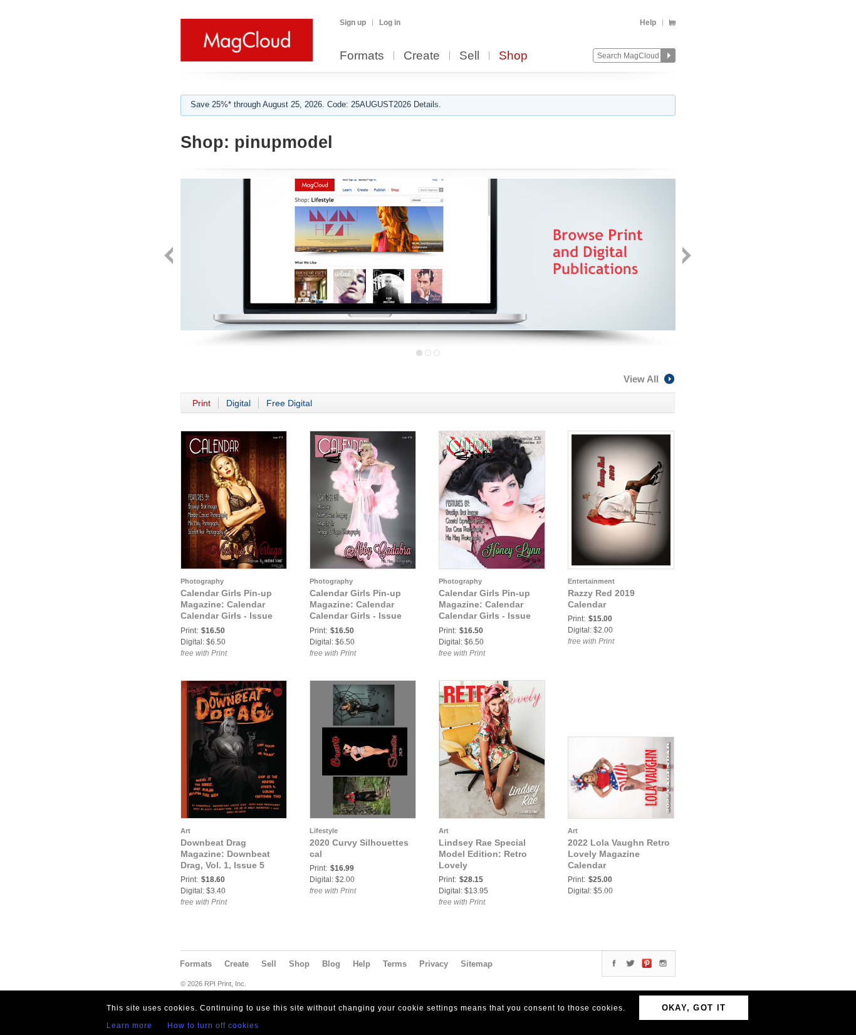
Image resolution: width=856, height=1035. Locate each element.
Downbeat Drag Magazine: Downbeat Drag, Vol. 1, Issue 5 (225, 854)
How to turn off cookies (213, 1025)
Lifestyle (324, 830)
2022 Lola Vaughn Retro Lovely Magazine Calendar (619, 854)
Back (170, 257)
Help (648, 22)
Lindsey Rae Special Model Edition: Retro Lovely (483, 854)
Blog (331, 964)
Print (201, 403)
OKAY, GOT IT (694, 1007)
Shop (513, 56)
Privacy (433, 964)
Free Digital (289, 403)
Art (185, 830)
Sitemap (477, 964)
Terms (395, 964)
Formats (362, 56)
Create (422, 56)
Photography (202, 581)
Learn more (129, 1025)
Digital (238, 403)
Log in (389, 22)
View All (641, 379)
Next (685, 257)
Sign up (353, 22)
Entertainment (591, 581)
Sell (469, 56)
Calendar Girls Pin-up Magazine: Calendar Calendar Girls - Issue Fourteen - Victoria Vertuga (226, 615)
